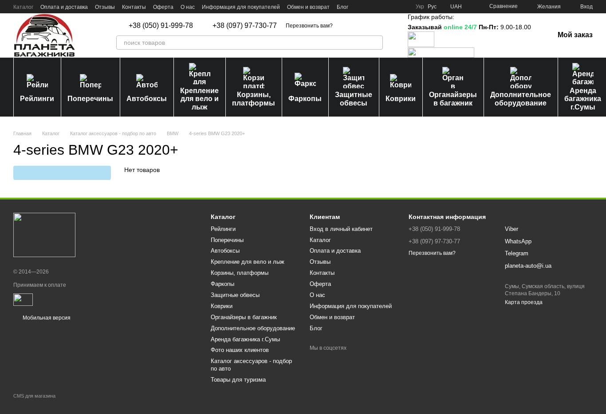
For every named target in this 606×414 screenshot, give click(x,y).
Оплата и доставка (64, 7)
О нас (188, 7)
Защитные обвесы (353, 98)
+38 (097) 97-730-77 (244, 25)
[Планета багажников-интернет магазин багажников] (44, 235)
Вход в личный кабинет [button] (341, 229)
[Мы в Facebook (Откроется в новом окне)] (360, 6)
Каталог (23, 7)
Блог (342, 7)
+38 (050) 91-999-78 (161, 25)
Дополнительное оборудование (520, 98)
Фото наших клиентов (240, 350)
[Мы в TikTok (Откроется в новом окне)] (403, 6)
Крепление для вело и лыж (199, 99)
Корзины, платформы (253, 98)
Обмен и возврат (308, 7)
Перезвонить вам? (309, 26)
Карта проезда (524, 302)
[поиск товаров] (376, 42)
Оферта (163, 7)
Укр (420, 6)
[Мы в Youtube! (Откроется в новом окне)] (371, 6)
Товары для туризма (238, 379)
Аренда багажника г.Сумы (245, 339)
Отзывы (105, 7)
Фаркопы (305, 98)
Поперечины (90, 98)
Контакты (134, 7)
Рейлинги (37, 98)
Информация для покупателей (241, 7)
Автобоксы (146, 98)
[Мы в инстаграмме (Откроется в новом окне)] (382, 6)
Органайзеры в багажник (453, 98)
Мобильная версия (46, 318)
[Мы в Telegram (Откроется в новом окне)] (392, 6)
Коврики (401, 98)
